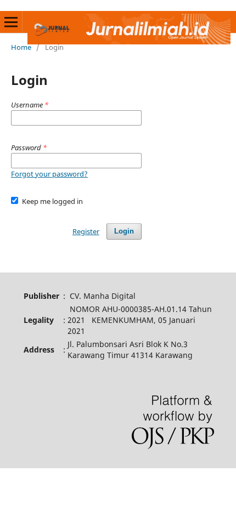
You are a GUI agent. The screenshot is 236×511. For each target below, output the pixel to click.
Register (85, 231)
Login (124, 231)
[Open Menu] (11, 22)
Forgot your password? (49, 174)
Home (21, 47)
